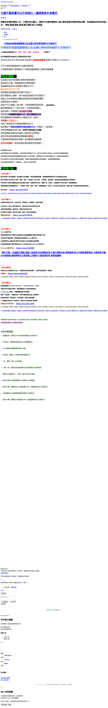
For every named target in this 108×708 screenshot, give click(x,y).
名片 (5, 36)
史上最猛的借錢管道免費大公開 (14, 348)
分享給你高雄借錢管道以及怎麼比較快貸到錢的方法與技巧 (30, 43)
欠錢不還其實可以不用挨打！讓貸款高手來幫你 (29, 13)
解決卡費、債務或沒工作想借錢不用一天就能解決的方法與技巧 (25, 387)
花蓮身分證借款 (5, 678)
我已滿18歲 (4, 704)
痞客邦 (16, 582)
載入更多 (3, 593)
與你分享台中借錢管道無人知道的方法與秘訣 (19, 380)
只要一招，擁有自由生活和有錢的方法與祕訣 (22, 367)
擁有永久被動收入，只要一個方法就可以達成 (19, 374)
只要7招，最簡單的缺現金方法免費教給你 (18, 342)
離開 (10, 704)
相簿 (5, 32)
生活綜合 (14, 29)
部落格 (6, 34)
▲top (2, 590)
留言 (19, 582)
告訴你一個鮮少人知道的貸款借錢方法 (16, 355)
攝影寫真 (14, 587)
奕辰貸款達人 (5, 573)
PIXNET (41, 684)
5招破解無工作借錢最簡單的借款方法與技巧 (18, 393)
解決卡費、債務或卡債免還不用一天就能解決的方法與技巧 (24, 399)
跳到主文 (3, 17)
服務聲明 (70, 684)
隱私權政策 (63, 684)
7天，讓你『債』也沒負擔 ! (12, 361)
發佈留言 (3, 603)
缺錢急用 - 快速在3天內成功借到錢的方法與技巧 (20, 335)
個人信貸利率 (5, 680)
